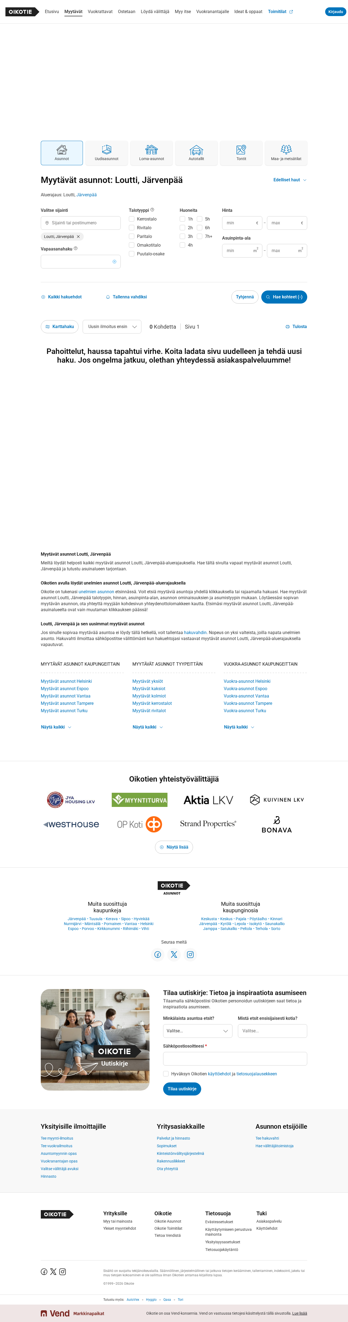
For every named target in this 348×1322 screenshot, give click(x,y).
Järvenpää (86, 194)
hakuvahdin (195, 632)
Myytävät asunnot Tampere (67, 703)
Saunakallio (275, 924)
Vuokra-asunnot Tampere (248, 703)
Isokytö (255, 924)
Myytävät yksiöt (147, 681)
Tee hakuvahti (267, 1138)
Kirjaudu (335, 12)
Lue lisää (299, 1313)
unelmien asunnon (96, 591)
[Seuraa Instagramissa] (190, 955)
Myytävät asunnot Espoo (65, 688)
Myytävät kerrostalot (152, 703)
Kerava (112, 919)
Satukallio (228, 928)
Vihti (145, 928)
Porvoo (88, 928)
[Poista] (78, 236)
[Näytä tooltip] (75, 249)
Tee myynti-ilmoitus (57, 1138)
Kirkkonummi (108, 928)
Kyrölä (225, 924)
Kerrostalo (147, 219)
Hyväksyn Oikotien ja (224, 1073)
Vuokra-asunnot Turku (245, 710)
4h (190, 245)
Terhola (261, 928)
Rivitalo (144, 227)
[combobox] (81, 223)
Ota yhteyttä (167, 1169)
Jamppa (210, 928)
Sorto (275, 928)
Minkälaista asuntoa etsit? (188, 1018)
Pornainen (112, 924)
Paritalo (144, 236)
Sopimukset (167, 1146)
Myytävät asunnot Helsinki (66, 681)
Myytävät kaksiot (148, 688)
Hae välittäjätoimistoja (275, 1146)
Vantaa (131, 924)
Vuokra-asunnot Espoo (245, 688)
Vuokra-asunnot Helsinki (247, 681)
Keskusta (209, 919)
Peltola (246, 928)
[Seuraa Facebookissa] (157, 955)
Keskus (226, 919)
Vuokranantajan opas (59, 1161)
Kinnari (276, 919)
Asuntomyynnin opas (59, 1153)
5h (207, 219)
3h (190, 236)
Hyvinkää (142, 919)
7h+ (208, 236)
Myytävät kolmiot (149, 696)
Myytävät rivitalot (149, 710)
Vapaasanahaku (57, 249)
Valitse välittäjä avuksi (59, 1169)
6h (207, 227)
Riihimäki (130, 928)
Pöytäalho (258, 919)
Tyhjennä (245, 296)
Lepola (240, 924)
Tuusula (95, 919)
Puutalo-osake (150, 253)
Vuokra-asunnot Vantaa (246, 696)
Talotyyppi (139, 210)
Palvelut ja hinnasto (173, 1138)
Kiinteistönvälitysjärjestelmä (180, 1153)
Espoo (73, 928)
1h (190, 219)
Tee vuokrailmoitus (56, 1146)
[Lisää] (114, 261)
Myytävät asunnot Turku (64, 710)
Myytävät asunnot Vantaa (66, 696)
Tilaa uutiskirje (182, 1088)
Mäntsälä (93, 924)
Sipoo (125, 919)
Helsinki (146, 924)
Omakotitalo (149, 245)
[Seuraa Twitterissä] (174, 955)
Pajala (241, 919)
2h (190, 227)
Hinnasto (48, 1176)
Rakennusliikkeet (171, 1161)
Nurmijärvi (72, 924)
